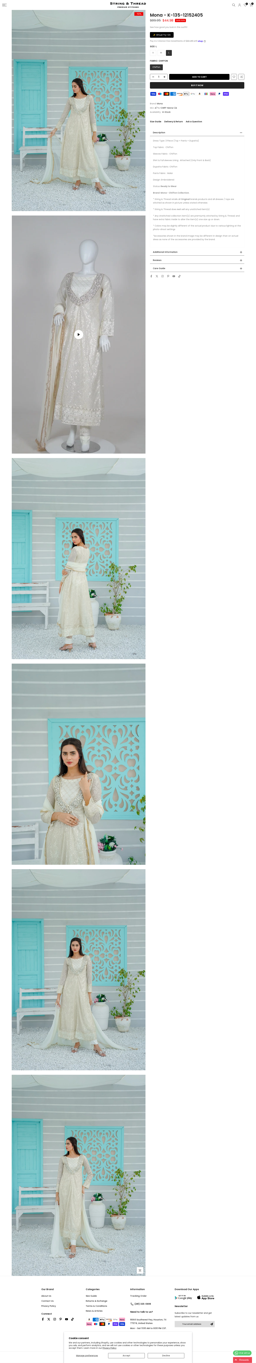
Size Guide (155, 121)
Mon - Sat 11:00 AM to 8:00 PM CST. (148, 1328)
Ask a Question (194, 121)
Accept (126, 1355)
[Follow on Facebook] (151, 276)
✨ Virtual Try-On (162, 34)
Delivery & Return (173, 121)
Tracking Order (138, 1295)
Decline (166, 1355)
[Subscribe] (212, 1324)
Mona (160, 103)
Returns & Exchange (96, 1300)
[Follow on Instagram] (162, 276)
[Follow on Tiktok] (179, 276)
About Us (46, 1295)
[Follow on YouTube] (173, 276)
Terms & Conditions (96, 1306)
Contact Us (47, 1300)
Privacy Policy (109, 1348)
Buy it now (197, 85)
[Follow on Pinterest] (168, 276)
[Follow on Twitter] (157, 276)
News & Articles (94, 1310)
